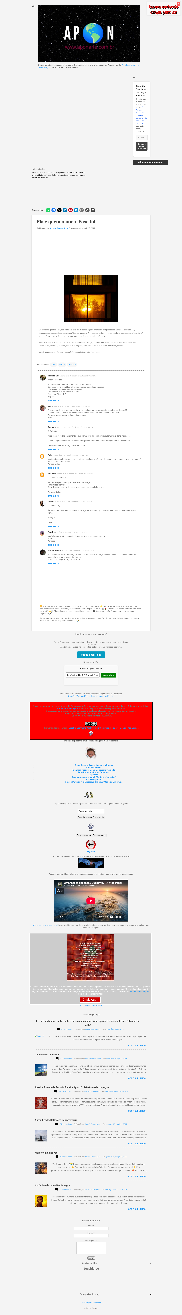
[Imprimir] (87, 210)
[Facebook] (53, 210)
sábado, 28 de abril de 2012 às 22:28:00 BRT (78, 551)
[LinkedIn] (65, 210)
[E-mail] (81, 210)
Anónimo (52, 473)
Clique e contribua (91, 654)
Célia (50, 455)
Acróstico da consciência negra (52, 1185)
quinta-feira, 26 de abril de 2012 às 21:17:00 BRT (72, 532)
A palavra (93, 775)
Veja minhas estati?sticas (91, 1005)
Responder (53, 401)
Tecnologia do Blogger (91, 1303)
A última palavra (93, 767)
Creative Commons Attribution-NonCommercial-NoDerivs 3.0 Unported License (103, 728)
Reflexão (72, 364)
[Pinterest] (70, 210)
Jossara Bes (53, 376)
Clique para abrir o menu (150, 162)
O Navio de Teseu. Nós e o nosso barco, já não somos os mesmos (141, 115)
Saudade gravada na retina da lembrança (94, 765)
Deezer (94, 696)
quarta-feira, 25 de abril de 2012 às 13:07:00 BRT (72, 406)
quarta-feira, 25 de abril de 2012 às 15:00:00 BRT (71, 455)
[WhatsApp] (48, 210)
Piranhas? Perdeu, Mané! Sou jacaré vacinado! (94, 770)
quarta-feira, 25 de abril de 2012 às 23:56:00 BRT (74, 502)
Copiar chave (108, 675)
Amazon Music (106, 696)
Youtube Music (83, 696)
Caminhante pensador (47, 1054)
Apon (53, 364)
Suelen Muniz (54, 550)
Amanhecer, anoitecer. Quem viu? (94, 772)
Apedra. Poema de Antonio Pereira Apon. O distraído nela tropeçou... (73, 1087)
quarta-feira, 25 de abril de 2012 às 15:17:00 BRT (75, 474)
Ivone (50, 406)
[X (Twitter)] (59, 210)
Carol (50, 532)
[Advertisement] (121, 186)
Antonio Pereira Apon (67, 708)
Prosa (62, 364)
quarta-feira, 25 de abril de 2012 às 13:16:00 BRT (75, 427)
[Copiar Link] (93, 210)
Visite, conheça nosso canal (45, 925)
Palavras (52, 502)
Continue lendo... (137, 1045)
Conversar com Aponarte (141, 146)
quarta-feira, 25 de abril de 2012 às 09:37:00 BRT (78, 376)
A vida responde (93, 779)
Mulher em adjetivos (46, 1152)
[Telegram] (76, 210)
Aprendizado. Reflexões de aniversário (56, 1120)
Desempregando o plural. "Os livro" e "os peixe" (94, 777)
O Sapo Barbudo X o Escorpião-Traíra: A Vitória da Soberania (93, 782)
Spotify (71, 696)
